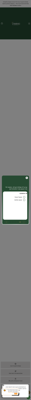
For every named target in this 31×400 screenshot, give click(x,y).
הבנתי (16, 393)
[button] (3, 385)
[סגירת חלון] (27, 178)
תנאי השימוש (10, 392)
